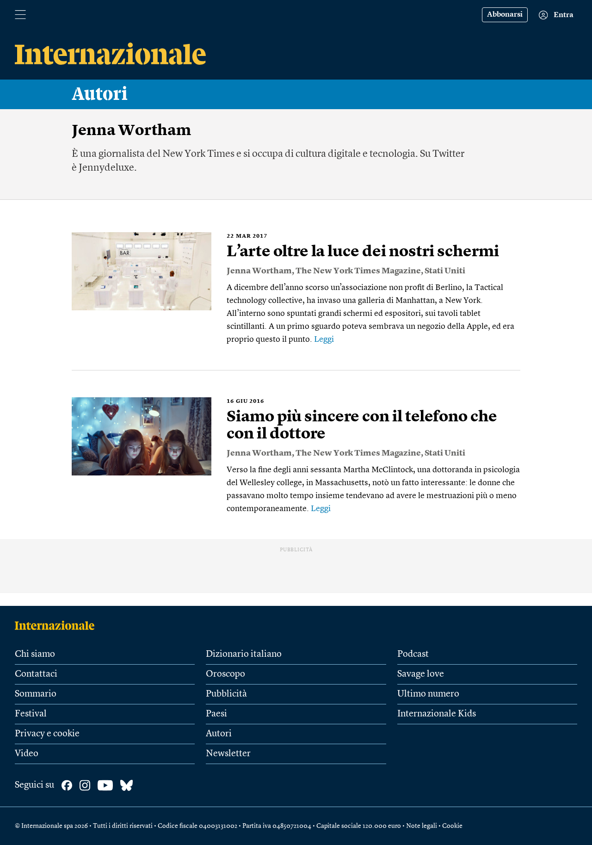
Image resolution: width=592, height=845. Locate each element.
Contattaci (36, 674)
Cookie (452, 826)
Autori (100, 94)
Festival (31, 714)
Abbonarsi (505, 15)
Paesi (216, 714)
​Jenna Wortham (259, 271)
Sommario (35, 694)
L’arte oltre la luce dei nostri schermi (363, 252)
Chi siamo (35, 654)
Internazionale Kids (436, 714)
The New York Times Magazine (358, 271)
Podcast (413, 654)
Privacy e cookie (47, 734)
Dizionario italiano (244, 654)
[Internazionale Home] (57, 625)
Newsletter (228, 754)
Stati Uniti (445, 271)
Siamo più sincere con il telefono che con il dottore (362, 425)
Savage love (420, 674)
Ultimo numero (428, 694)
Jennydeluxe (106, 168)
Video (26, 754)
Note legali (421, 826)
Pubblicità (226, 694)
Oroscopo (225, 674)
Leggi (324, 339)
